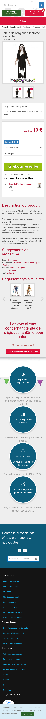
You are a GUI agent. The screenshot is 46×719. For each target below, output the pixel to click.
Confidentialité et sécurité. (13, 633)
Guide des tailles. (10, 607)
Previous (4, 298)
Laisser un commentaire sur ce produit (23, 351)
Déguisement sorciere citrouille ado (29, 303)
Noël (5, 685)
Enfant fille (11, 272)
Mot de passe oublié (11, 597)
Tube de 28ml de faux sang (20, 184)
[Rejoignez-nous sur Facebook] (19, 550)
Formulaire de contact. (12, 586)
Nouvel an (7, 690)
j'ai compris (27, 714)
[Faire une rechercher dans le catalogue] (41, 5)
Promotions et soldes (11, 659)
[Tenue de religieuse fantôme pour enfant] (17, 92)
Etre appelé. (8, 591)
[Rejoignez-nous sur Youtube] (25, 550)
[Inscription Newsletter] (36, 558)
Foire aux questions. (11, 581)
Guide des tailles (11, 142)
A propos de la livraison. (13, 617)
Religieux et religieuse (32, 262)
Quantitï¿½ (9, 153)
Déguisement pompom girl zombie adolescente (15, 304)
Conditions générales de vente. (15, 628)
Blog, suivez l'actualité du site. (15, 664)
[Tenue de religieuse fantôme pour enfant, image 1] (28, 92)
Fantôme (17, 262)
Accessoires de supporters (14, 669)
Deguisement (13, 260)
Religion (21, 267)
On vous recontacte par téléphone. (23, 463)
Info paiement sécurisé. (12, 612)
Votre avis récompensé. (12, 654)
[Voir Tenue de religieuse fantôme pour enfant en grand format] (23, 62)
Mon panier (36, 12)
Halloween (12, 270)
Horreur (13, 267)
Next (42, 298)
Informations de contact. (13, 643)
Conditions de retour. (11, 602)
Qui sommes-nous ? (11, 638)
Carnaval (6, 674)
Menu (23, 21)
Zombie (6, 265)
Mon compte (11, 12)
